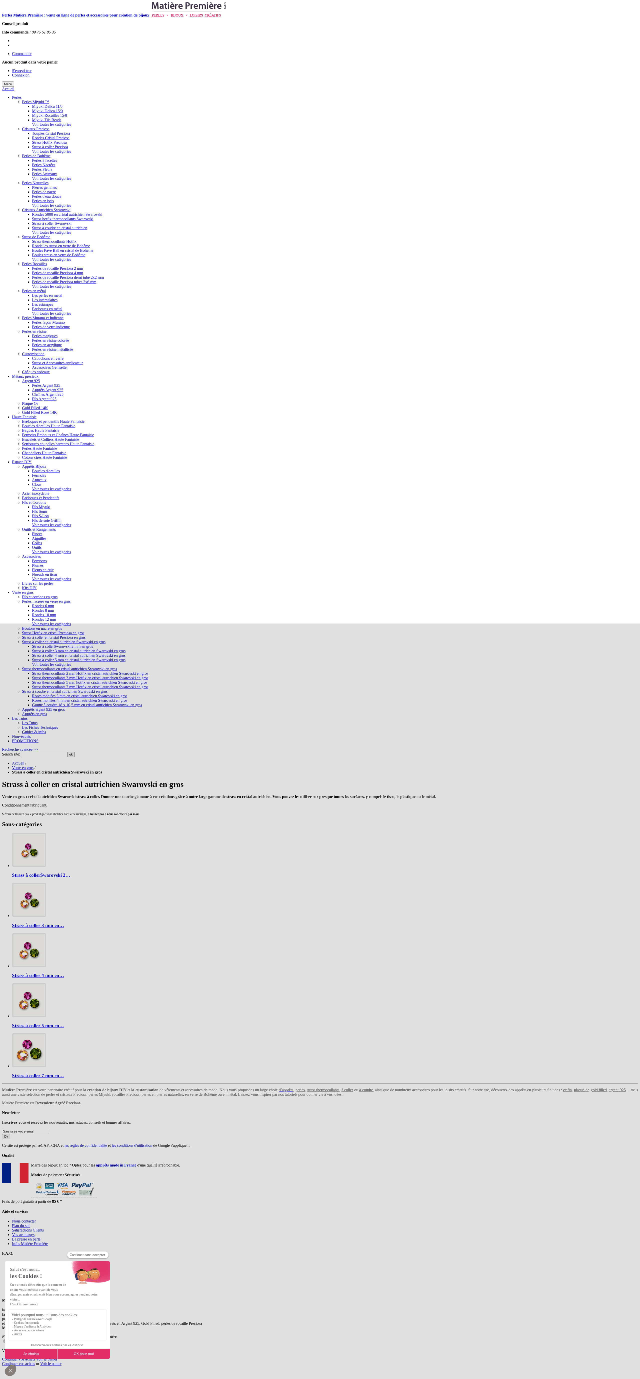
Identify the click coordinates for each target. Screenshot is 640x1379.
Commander (22, 54)
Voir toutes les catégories (51, 124)
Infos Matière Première (30, 1244)
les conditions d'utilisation (132, 1145)
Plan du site (21, 1226)
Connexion (21, 75)
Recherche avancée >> (20, 749)
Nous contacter (24, 1221)
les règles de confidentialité (85, 1145)
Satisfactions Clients (28, 1230)
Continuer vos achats (18, 1359)
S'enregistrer (22, 70)
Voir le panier (46, 1359)
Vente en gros (23, 768)
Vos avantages (23, 1234)
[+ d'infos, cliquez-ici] (64, 1197)
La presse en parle (26, 1239)
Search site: (11, 754)
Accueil (8, 89)
